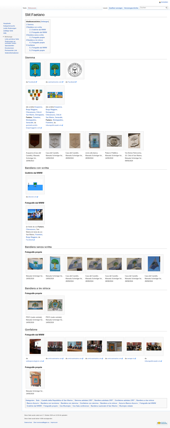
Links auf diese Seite (12, 39)
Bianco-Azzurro (33, 403)
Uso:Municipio (65, 406)
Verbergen (44, 21)
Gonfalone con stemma (89, 403)
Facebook (31, 82)
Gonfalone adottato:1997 (125, 400)
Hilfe (4, 33)
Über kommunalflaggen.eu (41, 422)
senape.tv (130, 358)
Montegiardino (31, 120)
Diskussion (32, 8)
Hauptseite (7, 23)
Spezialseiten (9, 45)
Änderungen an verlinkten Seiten (10, 42)
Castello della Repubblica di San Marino (57, 400)
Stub (37, 400)
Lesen (105, 8)
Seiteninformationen (12, 53)
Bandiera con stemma (69, 403)
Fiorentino (36, 117)
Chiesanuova (30, 112)
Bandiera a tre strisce (108, 403)
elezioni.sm (32, 197)
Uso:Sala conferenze (81, 406)
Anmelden (164, 2)
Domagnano (39, 115)
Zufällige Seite (8, 31)
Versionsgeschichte (131, 8)
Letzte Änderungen (9, 28)
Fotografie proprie (51, 406)
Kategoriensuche (9, 26)
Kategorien (30, 400)
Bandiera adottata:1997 (103, 400)
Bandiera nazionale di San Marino (104, 406)
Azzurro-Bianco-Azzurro (128, 403)
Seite (25, 8)
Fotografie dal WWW (148, 403)
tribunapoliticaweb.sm (53, 125)
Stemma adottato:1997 (84, 400)
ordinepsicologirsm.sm (34, 361)
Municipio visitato (126, 406)
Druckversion (9, 48)
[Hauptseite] (11, 10)
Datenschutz (28, 422)
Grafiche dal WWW (34, 406)
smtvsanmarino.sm (55, 358)
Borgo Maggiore (31, 109)
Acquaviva (38, 107)
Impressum (54, 422)
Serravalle (29, 123)
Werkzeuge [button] (8, 37)
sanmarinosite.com (55, 82)
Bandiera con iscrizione (50, 403)
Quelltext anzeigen (115, 8)
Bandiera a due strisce (145, 400)
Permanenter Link (11, 50)
